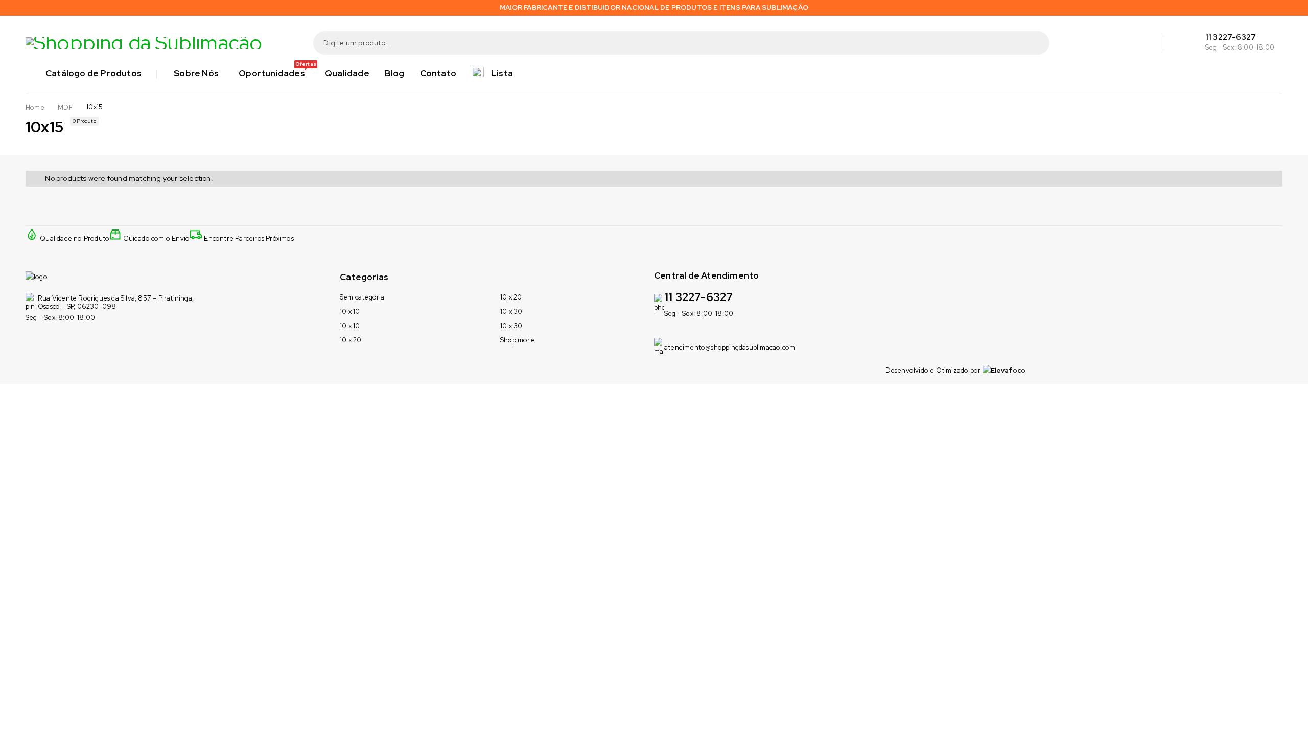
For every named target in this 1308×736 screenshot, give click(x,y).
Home (35, 107)
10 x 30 (511, 311)
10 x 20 (350, 340)
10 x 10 (350, 311)
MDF (65, 107)
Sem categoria (362, 297)
